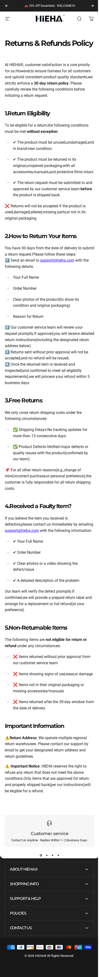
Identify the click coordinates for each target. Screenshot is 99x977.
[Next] (92, 6)
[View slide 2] (47, 855)
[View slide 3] (52, 855)
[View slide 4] (58, 855)
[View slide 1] (41, 855)
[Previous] (6, 6)
